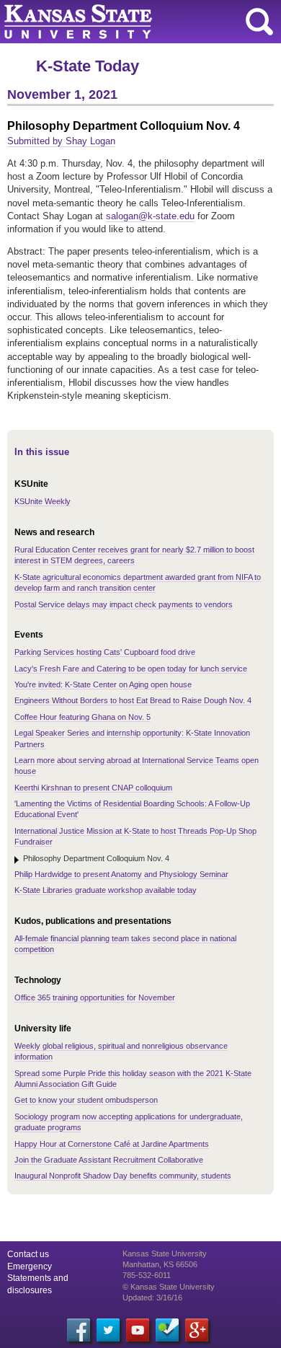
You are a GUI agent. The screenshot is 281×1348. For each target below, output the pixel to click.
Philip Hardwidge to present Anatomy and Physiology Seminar (121, 874)
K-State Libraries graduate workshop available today (105, 890)
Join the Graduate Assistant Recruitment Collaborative (108, 1159)
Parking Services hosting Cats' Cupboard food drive (104, 652)
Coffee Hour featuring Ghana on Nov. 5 (82, 717)
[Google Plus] (196, 1330)
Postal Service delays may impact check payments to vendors (123, 604)
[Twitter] (108, 1330)
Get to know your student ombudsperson (86, 1100)
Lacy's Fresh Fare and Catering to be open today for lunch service (130, 668)
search (259, 21)
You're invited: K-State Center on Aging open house (103, 684)
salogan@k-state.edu (150, 216)
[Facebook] (78, 1330)
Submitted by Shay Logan (61, 141)
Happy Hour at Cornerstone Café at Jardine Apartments (111, 1144)
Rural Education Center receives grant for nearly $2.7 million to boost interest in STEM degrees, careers (134, 555)
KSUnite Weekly (42, 501)
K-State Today (87, 66)
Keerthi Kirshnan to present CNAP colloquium (93, 787)
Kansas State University (131, 21)
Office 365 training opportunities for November (94, 997)
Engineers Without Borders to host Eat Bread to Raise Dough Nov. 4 (132, 700)
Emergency (29, 1266)
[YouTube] (137, 1330)
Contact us (28, 1254)
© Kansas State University (168, 1286)
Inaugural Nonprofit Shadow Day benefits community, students (122, 1175)
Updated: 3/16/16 (152, 1297)
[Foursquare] (167, 1330)
